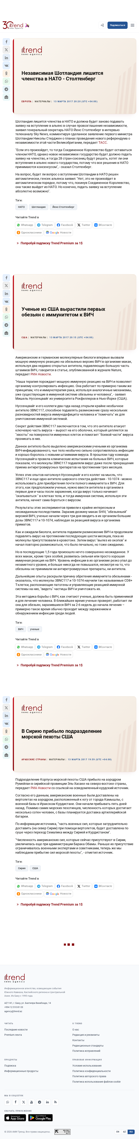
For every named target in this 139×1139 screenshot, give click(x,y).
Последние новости (16, 1029)
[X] (23, 1102)
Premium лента (13, 1034)
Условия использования (87, 1065)
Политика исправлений (86, 1050)
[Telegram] (39, 1102)
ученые (34, 629)
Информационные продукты (21, 1071)
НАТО (21, 207)
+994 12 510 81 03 (13, 1007)
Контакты (78, 1040)
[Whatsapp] (7, 1102)
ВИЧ (20, 629)
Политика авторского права (89, 1076)
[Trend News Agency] (14, 978)
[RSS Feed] (55, 1102)
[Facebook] (15, 1102)
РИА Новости (41, 374)
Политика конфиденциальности (91, 1071)
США (35, 868)
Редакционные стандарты (88, 1045)
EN (117, 1132)
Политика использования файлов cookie (96, 1081)
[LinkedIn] (47, 1102)
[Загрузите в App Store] (15, 1117)
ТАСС (102, 142)
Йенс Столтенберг (63, 207)
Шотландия (39, 207)
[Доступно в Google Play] (40, 1117)
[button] (6, 41)
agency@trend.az (13, 1011)
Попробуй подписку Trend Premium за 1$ (51, 243)
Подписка (10, 1065)
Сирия (22, 868)
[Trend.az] (16, 25)
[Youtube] (31, 1102)
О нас (75, 1029)
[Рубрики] (132, 25)
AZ (124, 1132)
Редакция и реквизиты (86, 1034)
